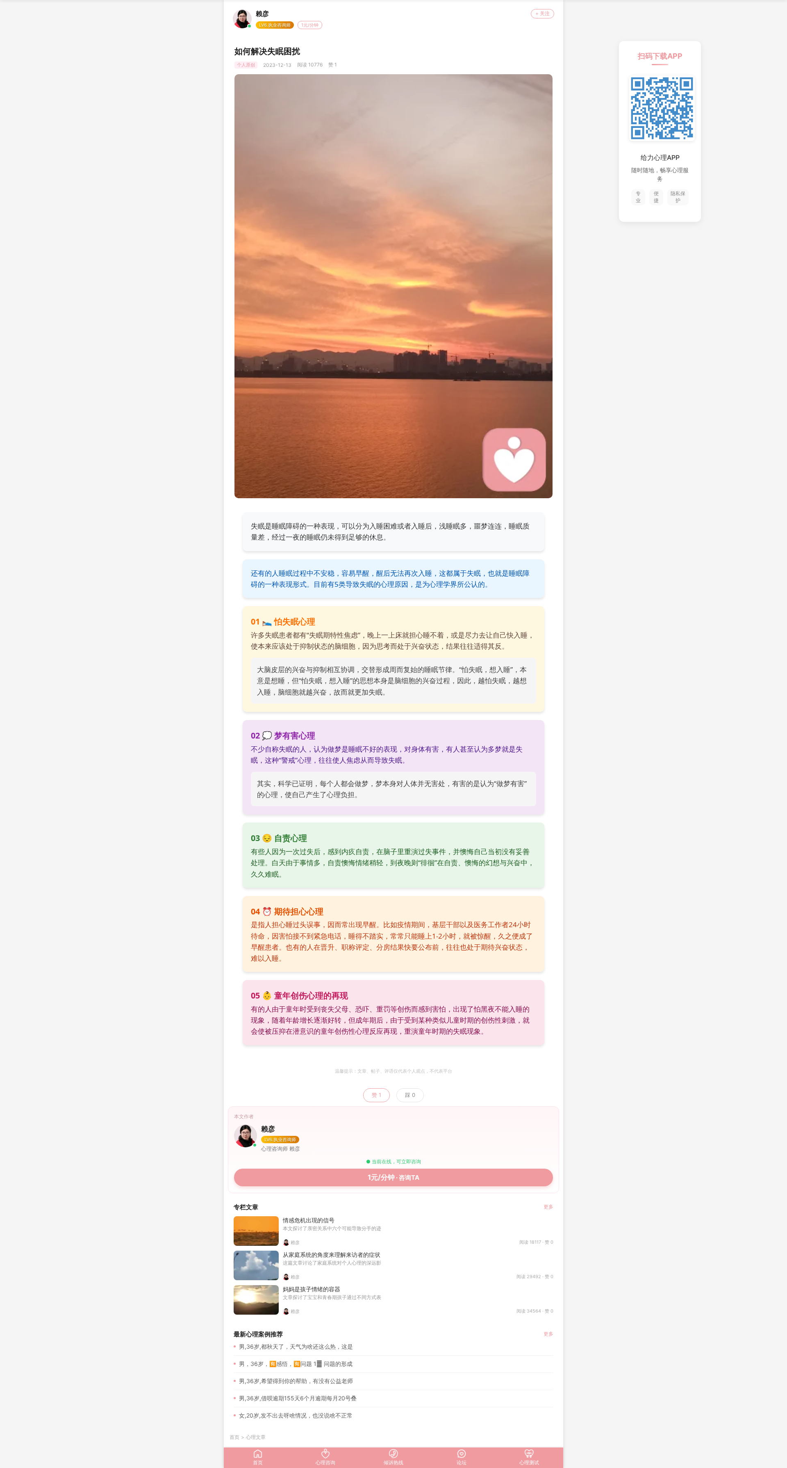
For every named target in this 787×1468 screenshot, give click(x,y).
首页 (234, 1437)
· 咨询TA (393, 1177)
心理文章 (256, 1437)
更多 (548, 1207)
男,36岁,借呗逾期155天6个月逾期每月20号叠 (298, 1398)
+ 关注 (542, 13)
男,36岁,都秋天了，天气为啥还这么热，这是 (296, 1346)
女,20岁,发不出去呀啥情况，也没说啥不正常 (296, 1415)
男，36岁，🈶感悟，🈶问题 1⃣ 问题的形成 (296, 1363)
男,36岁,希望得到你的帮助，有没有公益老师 (296, 1380)
